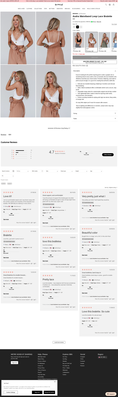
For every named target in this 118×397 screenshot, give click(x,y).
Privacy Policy (41, 368)
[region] (29, 388)
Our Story (65, 356)
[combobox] (23, 171)
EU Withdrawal (41, 363)
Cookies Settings (10, 392)
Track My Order (41, 374)
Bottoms (52, 8)
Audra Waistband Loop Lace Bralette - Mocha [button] (21, 297)
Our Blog (65, 359)
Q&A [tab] (9, 134)
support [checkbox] (10, 183)
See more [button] (6, 219)
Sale (83, 8)
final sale (82, 54)
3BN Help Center (42, 356)
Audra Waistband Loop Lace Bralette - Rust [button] (99, 258)
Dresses (67, 8)
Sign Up (14, 362)
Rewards (65, 361)
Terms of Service (42, 370)
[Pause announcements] (116, 1)
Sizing (75, 113)
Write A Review (108, 154)
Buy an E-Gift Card (67, 363)
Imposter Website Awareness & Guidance (47, 379)
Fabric (75, 118)
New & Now (21, 8)
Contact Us (40, 365)
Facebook (82, 361)
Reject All (37, 392)
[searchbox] (6, 171)
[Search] (105, 4)
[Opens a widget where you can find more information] (110, 394)
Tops (45, 8)
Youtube (82, 363)
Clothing (29, 8)
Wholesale (65, 370)
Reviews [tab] (3, 134)
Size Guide (114, 24)
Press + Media (66, 368)
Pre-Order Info (66, 365)
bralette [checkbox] (3, 183)
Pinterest (82, 365)
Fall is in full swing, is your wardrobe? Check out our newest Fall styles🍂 (43, 1)
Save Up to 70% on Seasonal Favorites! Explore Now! (80, 1)
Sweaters (60, 8)
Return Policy (41, 359)
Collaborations (66, 372)
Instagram (82, 356)
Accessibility (41, 376)
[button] (114, 4)
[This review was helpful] (31, 222)
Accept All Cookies (49, 392)
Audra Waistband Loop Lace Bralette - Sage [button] (99, 217)
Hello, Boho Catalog (93, 8)
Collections (38, 8)
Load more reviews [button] (59, 342)
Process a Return (42, 361)
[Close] (55, 381)
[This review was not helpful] (34, 222)
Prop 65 (39, 372)
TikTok (81, 359)
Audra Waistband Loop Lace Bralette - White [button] (60, 226)
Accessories (76, 8)
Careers (64, 374)
